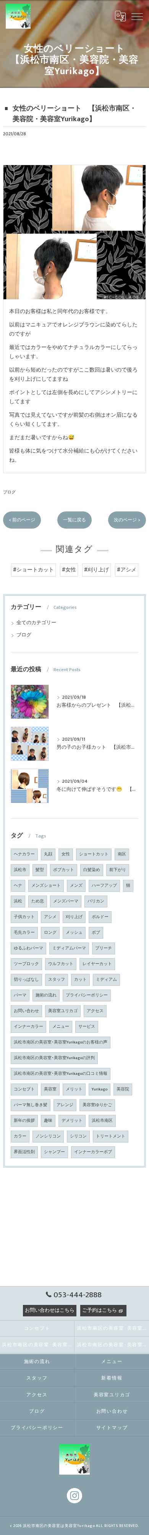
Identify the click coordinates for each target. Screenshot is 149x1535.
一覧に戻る (74, 520)
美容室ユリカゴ (63, 1011)
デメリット (72, 1120)
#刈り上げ (96, 570)
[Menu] (137, 16)
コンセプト (24, 1089)
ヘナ (18, 885)
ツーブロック (26, 964)
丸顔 (48, 854)
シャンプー (54, 1152)
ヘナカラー (24, 854)
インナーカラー (28, 1026)
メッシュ (74, 932)
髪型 (40, 869)
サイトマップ (112, 1427)
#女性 (69, 570)
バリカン (95, 901)
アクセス (95, 1011)
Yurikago (99, 1089)
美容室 (50, 1089)
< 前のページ (22, 520)
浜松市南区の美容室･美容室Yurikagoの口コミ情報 (60, 1073)
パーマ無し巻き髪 (30, 1105)
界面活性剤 (24, 1152)
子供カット (24, 917)
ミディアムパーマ (69, 948)
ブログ (9, 492)
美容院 (123, 1089)
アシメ (50, 917)
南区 (122, 854)
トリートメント (110, 1136)
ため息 (37, 901)
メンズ (76, 885)
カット (80, 979)
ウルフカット (60, 964)
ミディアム (106, 979)
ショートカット (94, 854)
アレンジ (65, 1105)
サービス (86, 1026)
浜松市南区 (102, 1120)
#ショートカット (33, 570)
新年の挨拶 (24, 1120)
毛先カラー (24, 932)
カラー (20, 1136)
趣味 (48, 1120)
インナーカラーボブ (93, 1152)
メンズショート (46, 885)
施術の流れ (46, 995)
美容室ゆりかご (97, 1105)
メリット (74, 1089)
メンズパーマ (65, 901)
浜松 (18, 901)
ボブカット (63, 869)
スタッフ (56, 979)
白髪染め (91, 869)
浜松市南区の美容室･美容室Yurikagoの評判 (54, 1058)
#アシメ (126, 570)
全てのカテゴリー (36, 623)
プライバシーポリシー (87, 995)
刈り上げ (74, 917)
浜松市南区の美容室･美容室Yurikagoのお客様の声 (60, 1042)
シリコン (78, 1136)
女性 (66, 854)
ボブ (96, 932)
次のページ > (127, 520)
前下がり (117, 869)
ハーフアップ (104, 885)
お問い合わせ (26, 1011)
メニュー (60, 1026)
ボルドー (100, 917)
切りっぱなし (26, 979)
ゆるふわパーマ (28, 948)
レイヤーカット (97, 964)
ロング (50, 932)
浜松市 (20, 869)
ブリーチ (103, 948)
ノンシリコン (48, 1136)
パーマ (20, 995)
